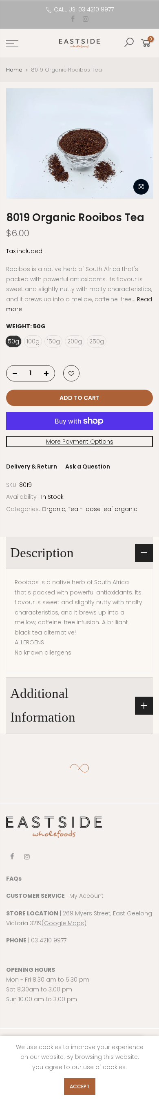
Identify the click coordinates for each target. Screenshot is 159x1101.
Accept (80, 1086)
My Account (86, 896)
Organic (53, 509)
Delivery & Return (31, 467)
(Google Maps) (64, 923)
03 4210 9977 (48, 940)
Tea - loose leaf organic (102, 509)
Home (14, 70)
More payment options (79, 441)
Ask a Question (87, 467)
